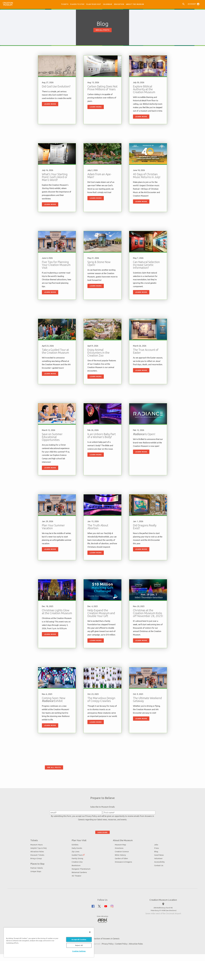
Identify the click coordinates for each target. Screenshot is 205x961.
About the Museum (135, 4)
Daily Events (77, 848)
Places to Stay (77, 4)
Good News (159, 855)
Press (156, 848)
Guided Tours (77, 855)
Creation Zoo (77, 862)
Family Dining (77, 858)
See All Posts (102, 30)
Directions (119, 848)
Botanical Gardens (79, 872)
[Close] (89, 932)
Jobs (156, 845)
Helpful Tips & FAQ (38, 848)
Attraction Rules (37, 852)
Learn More (50, 104)
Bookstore (76, 865)
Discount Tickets (37, 855)
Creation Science (122, 852)
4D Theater (76, 876)
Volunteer (158, 858)
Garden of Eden (121, 858)
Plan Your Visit (93, 4)
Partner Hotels (36, 868)
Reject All (79, 945)
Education (119, 4)
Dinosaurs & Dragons (123, 862)
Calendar (107, 4)
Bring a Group (36, 858)
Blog (156, 852)
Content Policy (121, 944)
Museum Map (120, 845)
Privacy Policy (91, 816)
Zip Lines (75, 852)
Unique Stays (35, 871)
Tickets (64, 4)
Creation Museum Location (163, 900)
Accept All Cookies (79, 939)
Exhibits (75, 845)
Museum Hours (36, 845)
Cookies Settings (79, 951)
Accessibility (159, 862)
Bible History (120, 855)
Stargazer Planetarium (81, 869)
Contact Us (158, 865)
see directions (171, 910)
